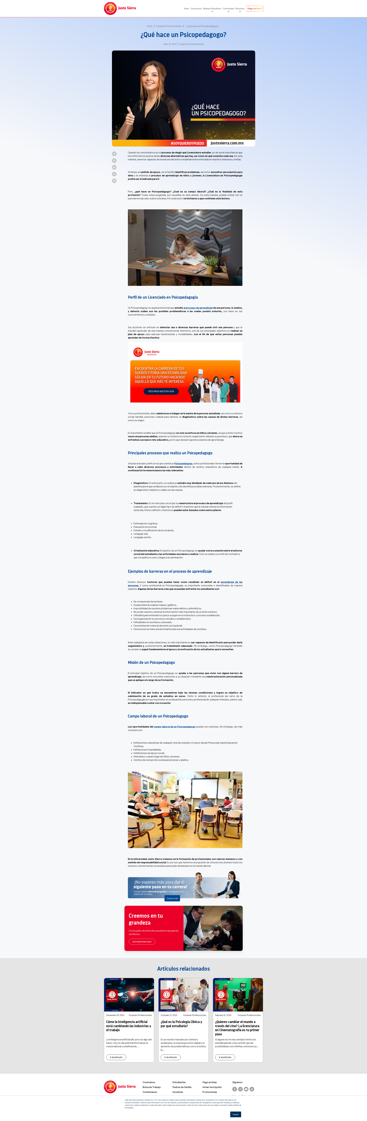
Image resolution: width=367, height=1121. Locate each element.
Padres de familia (182, 1087)
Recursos (240, 8)
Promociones (210, 1092)
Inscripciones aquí (142, 941)
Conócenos (196, 8)
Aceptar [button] (236, 1114)
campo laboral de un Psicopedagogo (174, 726)
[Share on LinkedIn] (114, 167)
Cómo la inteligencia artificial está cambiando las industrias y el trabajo (128, 1026)
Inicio (186, 8)
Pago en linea (210, 1082)
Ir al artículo (116, 1057)
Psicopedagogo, (183, 463)
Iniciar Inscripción (212, 1087)
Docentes (178, 1092)
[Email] (114, 181)
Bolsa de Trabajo (152, 1087)
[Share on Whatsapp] (114, 174)
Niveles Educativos (212, 8)
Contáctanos (150, 1092)
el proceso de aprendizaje (198, 307)
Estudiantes (179, 1082)
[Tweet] (114, 160)
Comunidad (228, 8)
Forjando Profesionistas (168, 26)
